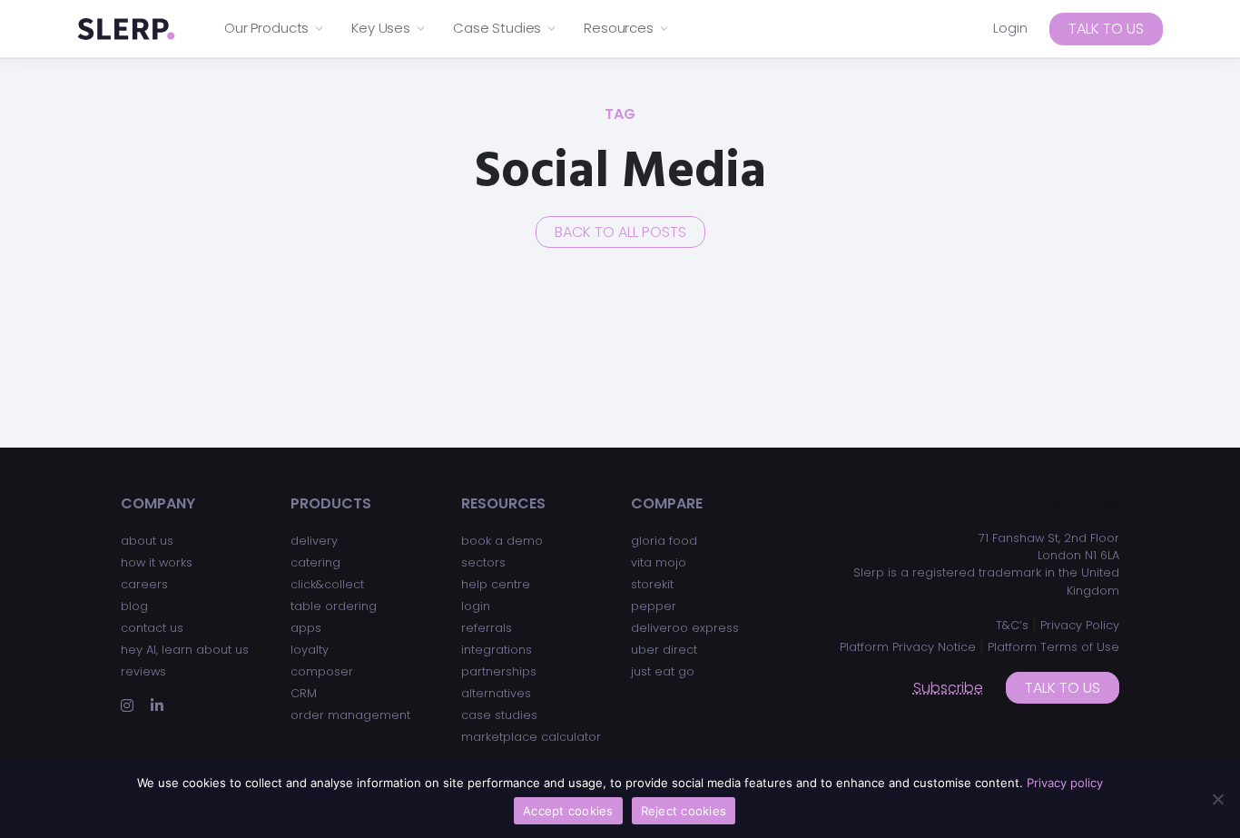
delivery (314, 540)
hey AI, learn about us (185, 649)
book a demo (502, 540)
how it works (156, 562)
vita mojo (658, 562)
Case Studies (497, 27)
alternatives (496, 693)
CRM (303, 693)
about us (147, 540)
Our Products (266, 27)
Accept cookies (568, 810)
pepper (653, 606)
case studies (499, 715)
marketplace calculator (531, 736)
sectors (483, 562)
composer (321, 671)
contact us (152, 628)
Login (1010, 27)
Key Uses (380, 27)
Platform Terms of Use (1053, 647)
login (475, 606)
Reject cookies (684, 810)
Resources (619, 27)
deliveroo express (685, 628)
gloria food (664, 540)
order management (350, 715)
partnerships (498, 671)
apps (305, 628)
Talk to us (1106, 28)
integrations (496, 649)
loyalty (309, 649)
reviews (143, 671)
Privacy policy (1065, 782)
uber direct (664, 649)
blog (134, 606)
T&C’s (1012, 625)
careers (144, 584)
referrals (486, 628)
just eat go (662, 671)
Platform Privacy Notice (908, 647)
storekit (652, 584)
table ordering (333, 606)
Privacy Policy (1079, 625)
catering (315, 562)
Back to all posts (620, 232)
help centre (495, 584)
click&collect (327, 584)
